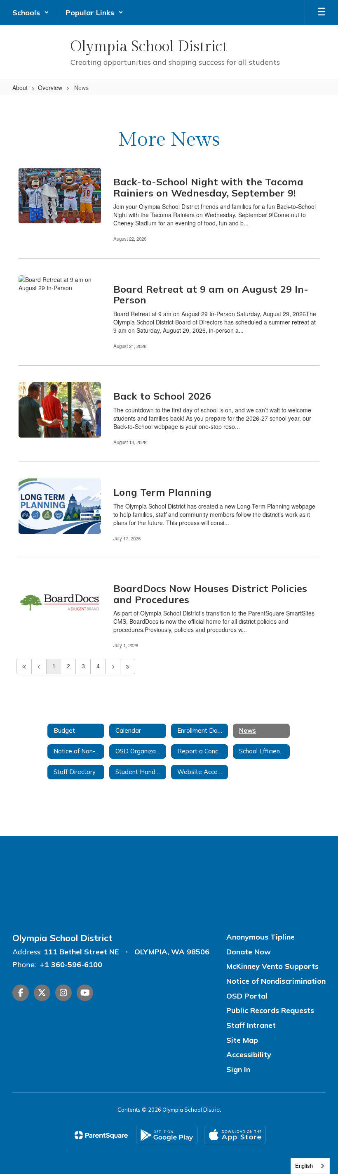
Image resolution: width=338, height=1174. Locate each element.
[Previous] (39, 666)
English (304, 1165)
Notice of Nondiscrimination (276, 981)
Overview (50, 87)
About (20, 87)
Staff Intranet (251, 1025)
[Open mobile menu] (321, 12)
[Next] (113, 666)
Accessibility (248, 1054)
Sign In (238, 1069)
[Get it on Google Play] (167, 1135)
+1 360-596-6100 (71, 964)
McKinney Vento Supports (272, 966)
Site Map (242, 1040)
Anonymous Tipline (260, 937)
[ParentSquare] (101, 1135)
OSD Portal (247, 996)
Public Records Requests (270, 1010)
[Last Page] (127, 666)
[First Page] (24, 666)
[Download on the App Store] (235, 1135)
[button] (30, 12)
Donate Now (248, 951)
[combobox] (310, 1166)
